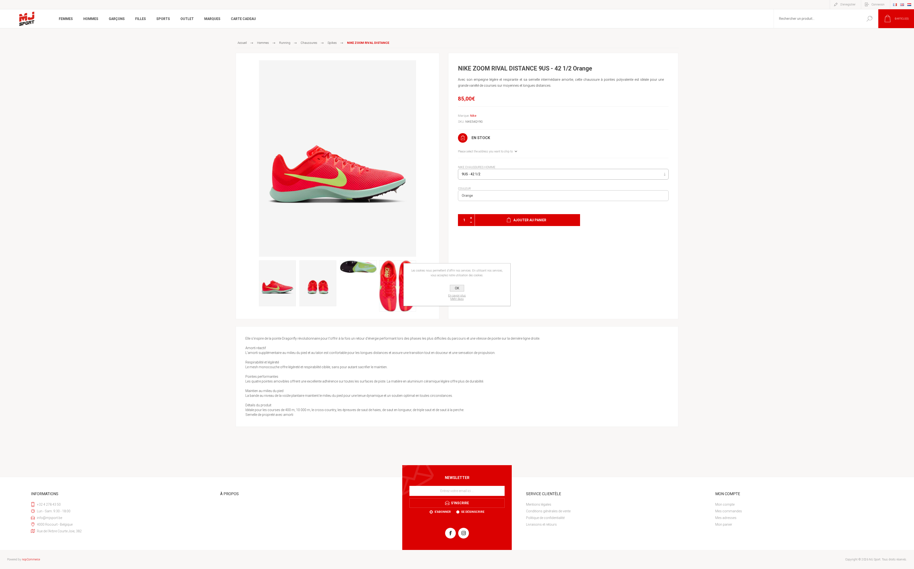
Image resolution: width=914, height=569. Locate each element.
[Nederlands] (909, 4)
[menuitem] (615, 504)
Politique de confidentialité (545, 518)
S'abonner (442, 512)
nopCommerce (31, 559)
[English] (902, 4)
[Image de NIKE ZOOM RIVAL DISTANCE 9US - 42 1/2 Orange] (337, 158)
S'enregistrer (847, 4)
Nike (473, 115)
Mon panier (723, 524)
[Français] (895, 4)
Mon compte (725, 504)
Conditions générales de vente (548, 511)
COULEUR (464, 188)
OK (457, 288)
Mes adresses (725, 518)
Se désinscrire (472, 512)
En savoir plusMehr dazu (457, 297)
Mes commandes (728, 511)
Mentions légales (538, 504)
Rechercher (869, 18)
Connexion (877, 4)
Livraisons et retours (541, 524)
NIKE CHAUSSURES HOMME (476, 167)
